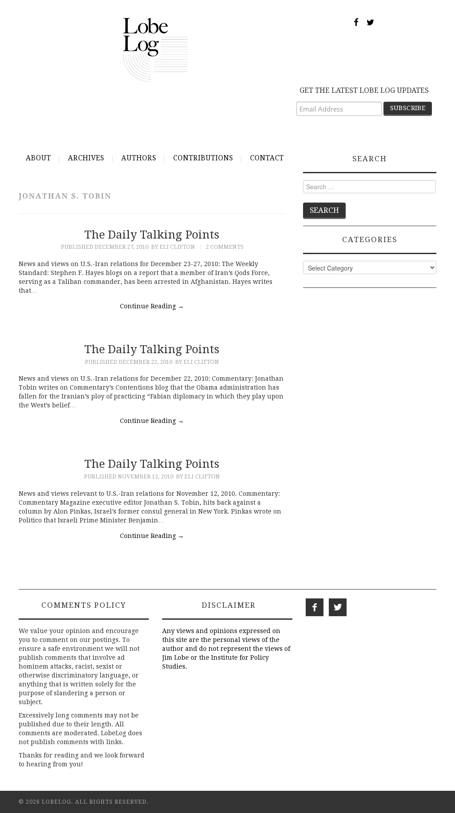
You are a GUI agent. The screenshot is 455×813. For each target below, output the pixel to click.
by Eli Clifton (173, 246)
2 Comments (224, 246)
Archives (86, 158)
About (38, 158)
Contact (267, 158)
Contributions (203, 158)
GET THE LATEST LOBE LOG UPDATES (364, 90)
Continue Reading (152, 306)
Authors (138, 158)
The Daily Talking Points (152, 234)
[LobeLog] (155, 49)
